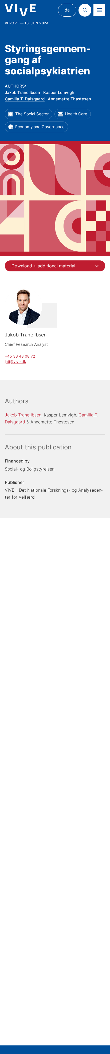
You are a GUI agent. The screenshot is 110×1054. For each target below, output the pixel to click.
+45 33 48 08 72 (20, 356)
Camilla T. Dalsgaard (25, 98)
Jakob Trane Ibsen (22, 92)
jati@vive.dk (15, 361)
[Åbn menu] (99, 10)
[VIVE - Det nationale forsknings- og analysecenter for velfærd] (20, 10)
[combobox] (55, 266)
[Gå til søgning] (84, 10)
